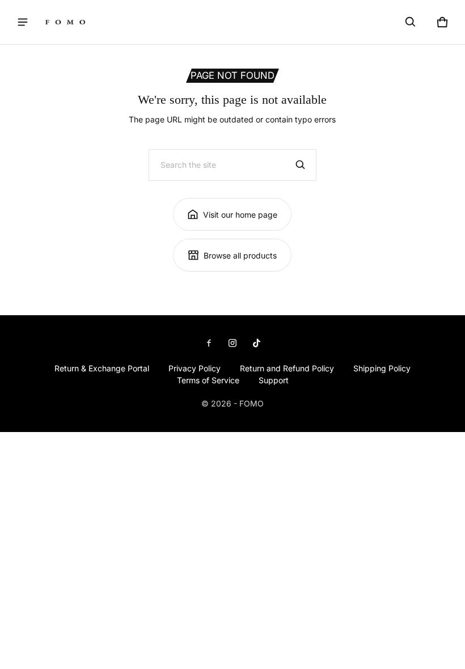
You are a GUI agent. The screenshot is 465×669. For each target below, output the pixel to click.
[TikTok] (256, 344)
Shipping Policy (382, 368)
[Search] (300, 165)
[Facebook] (209, 344)
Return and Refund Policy (287, 368)
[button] (410, 22)
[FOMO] (65, 22)
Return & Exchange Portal (101, 368)
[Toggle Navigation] (23, 22)
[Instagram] (232, 344)
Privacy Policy (194, 368)
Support (274, 380)
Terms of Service (208, 380)
